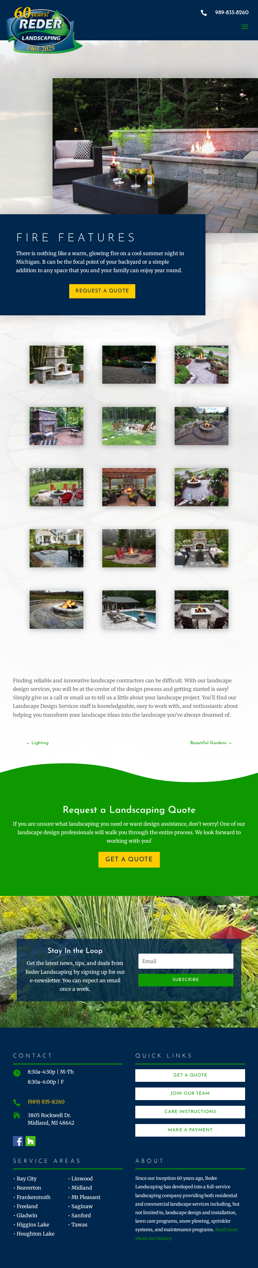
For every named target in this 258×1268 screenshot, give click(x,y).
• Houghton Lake (33, 1234)
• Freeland (25, 1206)
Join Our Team (190, 1093)
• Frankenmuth (32, 1197)
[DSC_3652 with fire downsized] (201, 443)
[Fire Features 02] (129, 504)
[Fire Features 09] (56, 627)
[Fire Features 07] (129, 565)
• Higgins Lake (31, 1224)
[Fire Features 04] (201, 504)
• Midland (80, 1188)
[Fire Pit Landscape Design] (129, 382)
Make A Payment (190, 1130)
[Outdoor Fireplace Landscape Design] (56, 382)
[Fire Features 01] (56, 504)
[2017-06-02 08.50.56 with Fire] (129, 443)
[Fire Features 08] (201, 565)
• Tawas (77, 1224)
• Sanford (79, 1215)
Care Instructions (190, 1112)
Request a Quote (102, 291)
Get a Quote (129, 860)
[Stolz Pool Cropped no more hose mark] (129, 627)
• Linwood (80, 1178)
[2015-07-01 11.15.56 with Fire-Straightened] (201, 627)
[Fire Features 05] (56, 565)
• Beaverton (27, 1188)
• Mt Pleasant (84, 1197)
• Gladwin (25, 1215)
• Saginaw (80, 1206)
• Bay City (24, 1178)
